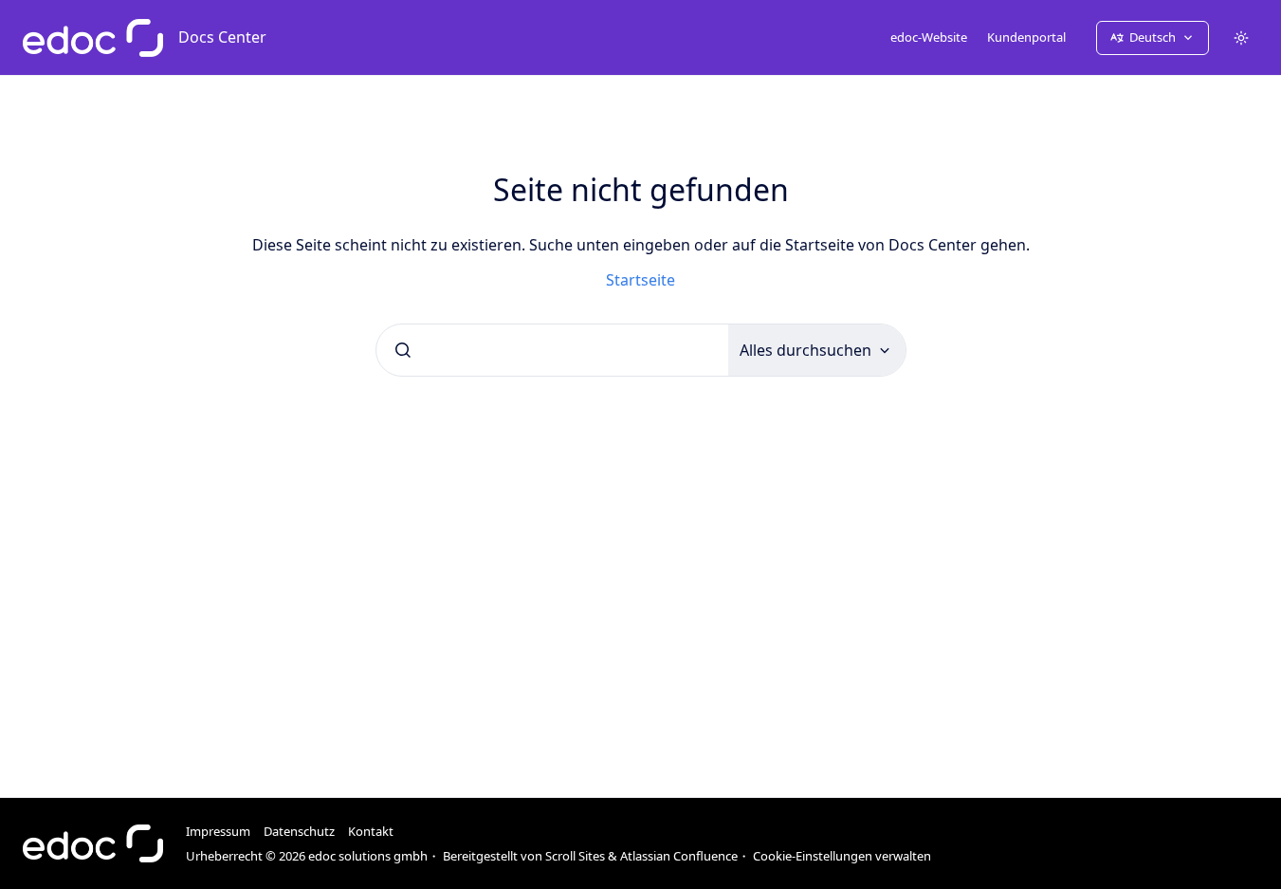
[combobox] (552, 350)
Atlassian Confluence (679, 855)
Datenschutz (299, 831)
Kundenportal (1026, 37)
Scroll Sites (575, 855)
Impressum (218, 831)
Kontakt (370, 831)
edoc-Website (928, 37)
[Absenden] (403, 350)
